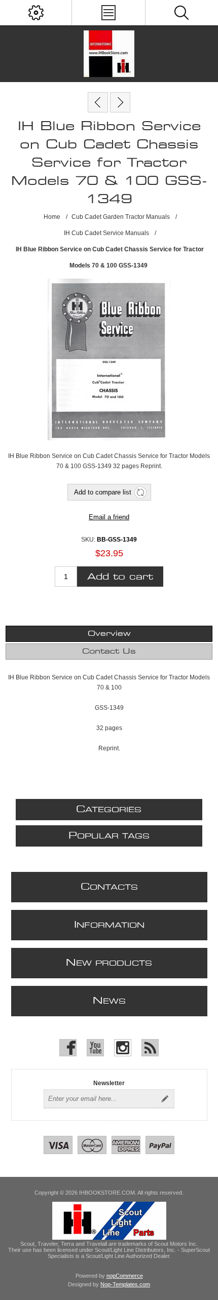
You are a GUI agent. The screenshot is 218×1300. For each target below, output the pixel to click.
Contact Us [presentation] (109, 651)
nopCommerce (124, 1276)
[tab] (109, 634)
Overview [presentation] (109, 633)
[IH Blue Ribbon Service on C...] (98, 102)
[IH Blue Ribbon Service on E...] (120, 102)
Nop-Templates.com (125, 1284)
